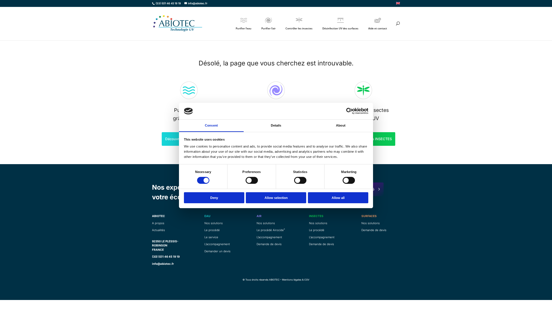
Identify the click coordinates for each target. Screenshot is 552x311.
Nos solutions (213, 223)
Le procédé (212, 230)
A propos (158, 223)
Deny (214, 198)
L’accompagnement (217, 244)
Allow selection (276, 198)
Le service (211, 237)
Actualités (158, 230)
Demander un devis (217, 251)
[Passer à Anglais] (398, 4)
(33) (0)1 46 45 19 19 (166, 256)
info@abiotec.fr (163, 263)
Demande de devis (269, 244)
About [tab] (340, 125)
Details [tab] (276, 125)
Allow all (338, 198)
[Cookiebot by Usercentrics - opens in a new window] (349, 111)
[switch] (252, 180)
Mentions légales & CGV (295, 279)
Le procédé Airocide (271, 230)
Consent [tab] (211, 125)
